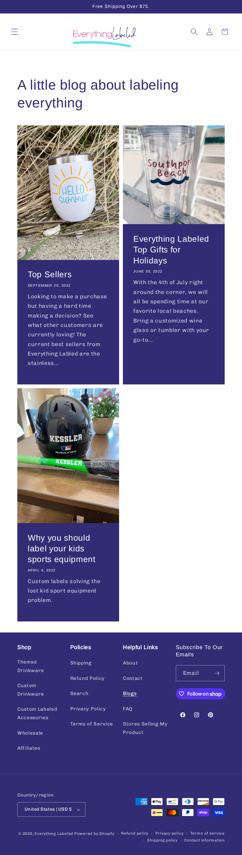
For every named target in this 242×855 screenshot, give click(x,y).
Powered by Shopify (94, 833)
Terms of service (207, 833)
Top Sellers (50, 274)
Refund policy (134, 833)
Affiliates (28, 748)
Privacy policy (169, 833)
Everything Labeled (54, 833)
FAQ (128, 709)
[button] (14, 31)
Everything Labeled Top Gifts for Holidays (171, 249)
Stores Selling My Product (145, 728)
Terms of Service (91, 724)
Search (79, 693)
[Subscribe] (216, 673)
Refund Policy (87, 678)
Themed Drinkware (30, 666)
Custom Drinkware (30, 690)
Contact (133, 678)
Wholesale (30, 733)
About (130, 663)
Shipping (81, 663)
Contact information (204, 840)
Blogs (129, 693)
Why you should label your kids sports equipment (61, 548)
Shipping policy (162, 840)
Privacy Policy (88, 709)
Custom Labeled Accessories (37, 713)
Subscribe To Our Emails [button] (199, 651)
